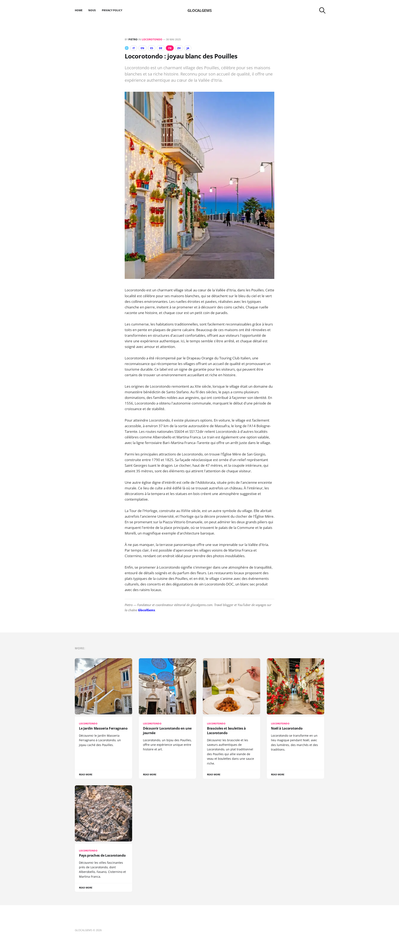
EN (142, 48)
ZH (179, 48)
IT (134, 48)
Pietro (133, 39)
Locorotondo (152, 39)
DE (160, 48)
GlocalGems (146, 610)
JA (188, 48)
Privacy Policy (112, 10)
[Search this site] (322, 10)
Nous (92, 10)
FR (169, 48)
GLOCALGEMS (199, 10)
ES (151, 48)
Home (79, 10)
